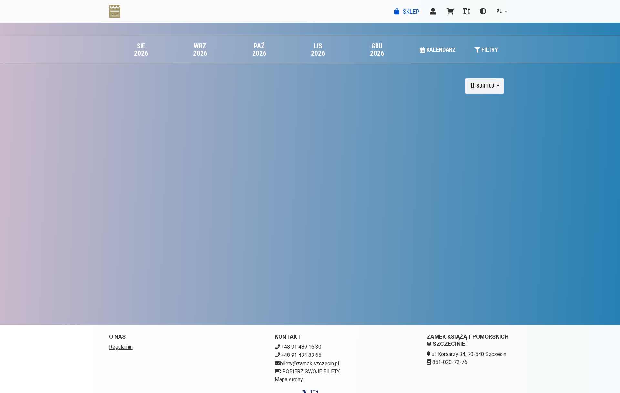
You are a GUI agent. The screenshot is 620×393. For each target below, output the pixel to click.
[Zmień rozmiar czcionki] (466, 11)
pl (499, 11)
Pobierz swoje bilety (311, 371)
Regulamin (121, 347)
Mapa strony (289, 380)
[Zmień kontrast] (483, 11)
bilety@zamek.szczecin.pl (309, 363)
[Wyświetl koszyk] (450, 11)
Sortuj (485, 86)
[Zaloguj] (433, 11)
